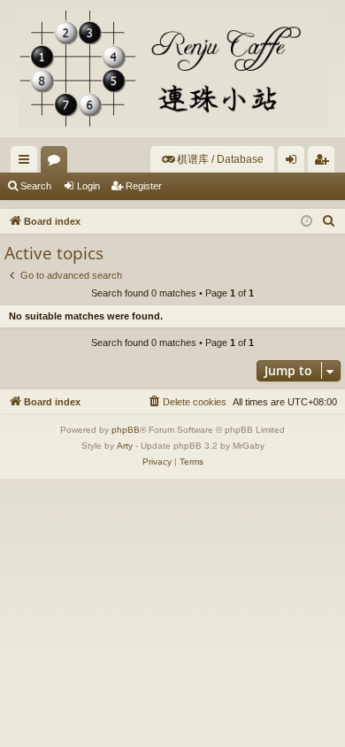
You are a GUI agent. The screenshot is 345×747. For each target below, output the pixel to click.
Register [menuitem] (324, 163)
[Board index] (172, 68)
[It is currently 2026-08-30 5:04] (306, 222)
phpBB (125, 430)
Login (88, 186)
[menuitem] (212, 159)
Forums (57, 163)
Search (35, 186)
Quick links (27, 163)
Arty (125, 446)
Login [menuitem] (294, 163)
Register (144, 186)
